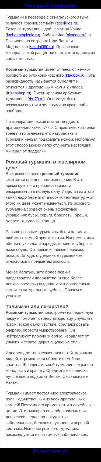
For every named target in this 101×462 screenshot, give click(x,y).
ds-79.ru (36, 99)
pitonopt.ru (76, 35)
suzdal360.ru (41, 46)
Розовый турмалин (50, 6)
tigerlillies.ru (67, 23)
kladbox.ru (75, 75)
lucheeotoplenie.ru (23, 35)
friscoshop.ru (18, 93)
